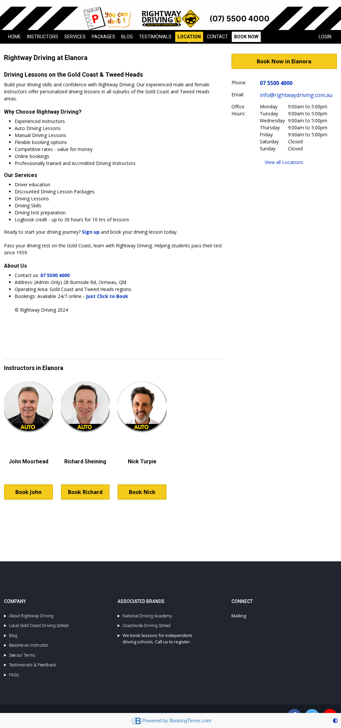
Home (14, 36)
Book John (28, 492)
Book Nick (142, 492)
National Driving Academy (147, 615)
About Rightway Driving (31, 615)
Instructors (42, 36)
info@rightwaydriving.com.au (296, 95)
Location (189, 36)
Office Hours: (238, 110)
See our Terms (22, 655)
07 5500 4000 (55, 275)
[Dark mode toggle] (335, 720)
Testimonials (155, 36)
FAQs (14, 674)
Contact (217, 36)
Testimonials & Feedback (32, 664)
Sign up (91, 232)
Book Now (246, 36)
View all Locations (284, 162)
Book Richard (85, 492)
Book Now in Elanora (284, 61)
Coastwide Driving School (146, 625)
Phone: (238, 82)
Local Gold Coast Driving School (39, 625)
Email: (237, 94)
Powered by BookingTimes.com (176, 720)
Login (325, 36)
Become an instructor (28, 645)
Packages (103, 36)
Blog (127, 36)
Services (75, 36)
